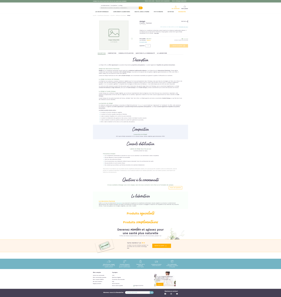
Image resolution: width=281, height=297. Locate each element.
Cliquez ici (159, 284)
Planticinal (119, 203)
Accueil (94, 15)
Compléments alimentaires (103, 15)
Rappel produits (97, 283)
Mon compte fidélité (98, 279)
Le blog (120, 5)
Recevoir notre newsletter (163, 1)
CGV (113, 275)
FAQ (113, 281)
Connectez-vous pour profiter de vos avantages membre (110, 1)
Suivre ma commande (98, 275)
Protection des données (118, 279)
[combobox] (121, 8)
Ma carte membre (97, 281)
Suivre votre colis (149, 1)
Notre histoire (115, 283)
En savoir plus (143, 42)
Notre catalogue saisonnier (179, 1)
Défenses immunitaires (121, 15)
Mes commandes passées (99, 277)
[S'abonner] (152, 292)
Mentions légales (116, 277)
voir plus (156, 33)
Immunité (113, 15)
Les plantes (114, 5)
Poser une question (175, 187)
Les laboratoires (105, 5)
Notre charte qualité (117, 285)
